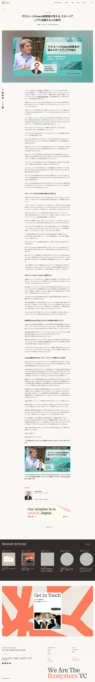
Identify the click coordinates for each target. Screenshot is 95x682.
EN (91, 2)
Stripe (40, 90)
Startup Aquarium (43, 96)
